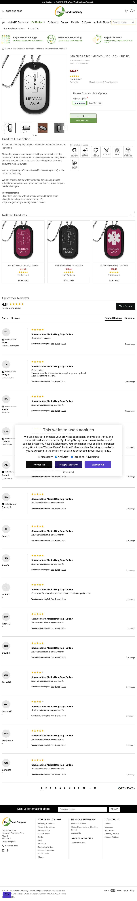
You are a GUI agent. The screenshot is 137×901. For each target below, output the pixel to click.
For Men (64, 22)
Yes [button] (52, 344)
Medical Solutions (78, 824)
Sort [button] (4, 318)
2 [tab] (36, 135)
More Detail (68, 472)
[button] (102, 78)
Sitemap (41, 857)
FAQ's (40, 837)
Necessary (47, 456)
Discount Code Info (46, 850)
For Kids (75, 22)
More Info (23, 280)
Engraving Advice (45, 847)
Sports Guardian (78, 842)
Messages (109, 827)
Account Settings (112, 837)
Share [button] (64, 344)
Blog (40, 840)
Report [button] (57, 344)
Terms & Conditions (46, 827)
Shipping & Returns (46, 824)
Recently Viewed (112, 834)
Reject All (39, 464)
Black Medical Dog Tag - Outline (69, 265)
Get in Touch (43, 854)
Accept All (98, 464)
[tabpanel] (10, 128)
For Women (53, 22)
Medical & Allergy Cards (104, 22)
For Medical (37, 22)
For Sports (86, 22)
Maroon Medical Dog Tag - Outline (23, 265)
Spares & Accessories (13, 28)
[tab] (113, 319)
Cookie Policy (44, 834)
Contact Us (33, 28)
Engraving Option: (80, 98)
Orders (108, 824)
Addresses (109, 830)
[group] (16, 304)
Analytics (63, 456)
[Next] (65, 128)
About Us (42, 844)
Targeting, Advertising (86, 456)
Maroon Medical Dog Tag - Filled (114, 265)
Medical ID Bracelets (17, 22)
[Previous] (4, 128)
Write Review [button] (125, 306)
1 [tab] (33, 135)
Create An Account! (85, 2)
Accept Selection (68, 464)
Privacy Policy (44, 830)
